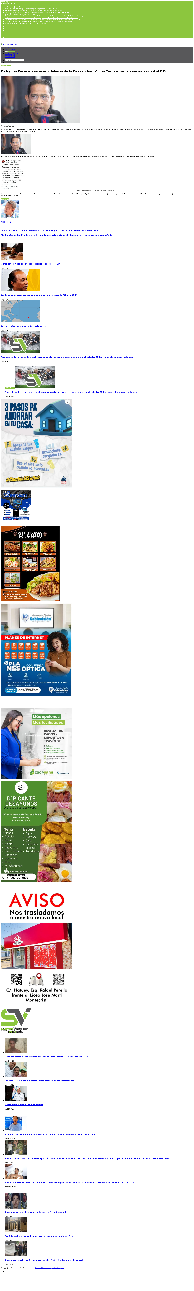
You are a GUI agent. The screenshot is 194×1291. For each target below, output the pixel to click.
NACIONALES (6, 66)
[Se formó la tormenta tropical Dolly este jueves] (20, 322)
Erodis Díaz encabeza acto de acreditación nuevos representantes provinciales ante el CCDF (34, 10)
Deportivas (10, 55)
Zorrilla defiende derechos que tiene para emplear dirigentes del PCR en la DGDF (31, 9)
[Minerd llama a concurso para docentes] (16, 1100)
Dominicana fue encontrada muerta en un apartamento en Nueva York (39, 1236)
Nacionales (10, 51)
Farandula (10, 57)
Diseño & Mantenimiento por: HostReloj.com (49, 1268)
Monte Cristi (10, 49)
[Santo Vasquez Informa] (9, 44)
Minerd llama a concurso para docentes (24, 1104)
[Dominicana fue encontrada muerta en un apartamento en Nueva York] (16, 1232)
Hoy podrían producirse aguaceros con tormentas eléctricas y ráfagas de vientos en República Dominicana (38, 21)
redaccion (6, 222)
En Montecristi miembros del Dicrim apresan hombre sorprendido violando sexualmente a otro (50, 1134)
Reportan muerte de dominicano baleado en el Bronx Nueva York (26, 23)
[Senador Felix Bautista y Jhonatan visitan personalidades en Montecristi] (16, 1076)
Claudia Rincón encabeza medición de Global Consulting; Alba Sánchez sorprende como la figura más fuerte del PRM (42, 19)
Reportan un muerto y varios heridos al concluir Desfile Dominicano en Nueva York (44, 1260)
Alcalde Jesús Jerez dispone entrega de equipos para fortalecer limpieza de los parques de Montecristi (37, 12)
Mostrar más (5, 199)
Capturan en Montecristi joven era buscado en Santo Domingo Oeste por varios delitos (46, 1056)
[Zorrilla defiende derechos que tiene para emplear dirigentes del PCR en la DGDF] (20, 291)
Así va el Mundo (12, 53)
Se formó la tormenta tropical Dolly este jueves (20, 14)
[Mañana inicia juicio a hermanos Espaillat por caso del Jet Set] (12, 260)
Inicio (7, 48)
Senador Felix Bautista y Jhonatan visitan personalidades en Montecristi (39, 1080)
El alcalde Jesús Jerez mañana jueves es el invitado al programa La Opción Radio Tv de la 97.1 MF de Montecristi (41, 18)
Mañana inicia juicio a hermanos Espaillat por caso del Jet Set (24, 7)
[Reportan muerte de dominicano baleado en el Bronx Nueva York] (16, 1208)
